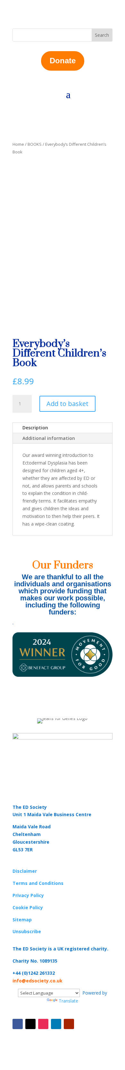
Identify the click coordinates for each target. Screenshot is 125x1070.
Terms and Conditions (38, 883)
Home (18, 144)
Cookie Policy (28, 907)
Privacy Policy (28, 895)
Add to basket (67, 403)
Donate (63, 60)
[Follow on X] (30, 1024)
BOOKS (35, 144)
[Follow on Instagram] (43, 1024)
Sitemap (22, 920)
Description (35, 428)
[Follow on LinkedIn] (56, 1024)
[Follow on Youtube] (69, 1024)
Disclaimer (25, 871)
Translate (68, 1001)
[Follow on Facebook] (18, 1024)
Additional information (48, 438)
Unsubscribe (27, 931)
